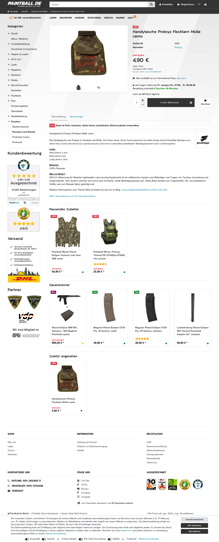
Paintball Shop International (45, 513)
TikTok (83, 485)
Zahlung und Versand (87, 442)
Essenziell (35, 539)
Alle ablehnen (194, 531)
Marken (79, 17)
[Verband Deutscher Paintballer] (26, 317)
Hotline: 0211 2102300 (25, 481)
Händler (80, 450)
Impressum (152, 462)
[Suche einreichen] (151, 4)
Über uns (12, 442)
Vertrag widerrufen (155, 454)
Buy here (181, 78)
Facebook (85, 493)
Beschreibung (59, 116)
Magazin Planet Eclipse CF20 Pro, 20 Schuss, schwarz (151, 329)
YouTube (84, 481)
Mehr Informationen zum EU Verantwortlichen (73, 196)
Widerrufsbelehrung (155, 450)
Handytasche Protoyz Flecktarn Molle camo (63, 400)
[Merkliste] (199, 4)
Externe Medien (69, 539)
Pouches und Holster (39, 11)
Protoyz (178, 47)
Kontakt (17, 491)
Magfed (120, 17)
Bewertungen (76, 116)
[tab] (58, 117)
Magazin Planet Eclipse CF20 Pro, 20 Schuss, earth (109, 329)
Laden (52, 17)
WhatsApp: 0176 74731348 (27, 486)
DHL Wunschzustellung (94, 539)
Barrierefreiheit (153, 458)
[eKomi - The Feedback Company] (184, 485)
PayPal (116, 539)
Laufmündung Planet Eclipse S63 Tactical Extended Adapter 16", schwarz (193, 331)
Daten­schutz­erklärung (56, 534)
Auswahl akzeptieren (194, 519)
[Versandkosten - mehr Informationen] (155, 72)
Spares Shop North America (74, 513)
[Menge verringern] (142, 105)
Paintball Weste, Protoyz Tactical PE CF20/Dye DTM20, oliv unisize (109, 255)
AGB (149, 442)
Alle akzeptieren (194, 525)
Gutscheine (94, 17)
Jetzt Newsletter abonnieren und (106, 503)
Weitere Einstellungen (149, 539)
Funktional (131, 539)
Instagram (85, 497)
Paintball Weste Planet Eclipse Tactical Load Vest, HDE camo (66, 255)
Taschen (24, 11)
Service (108, 17)
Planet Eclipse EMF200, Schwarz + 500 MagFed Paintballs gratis (64, 331)
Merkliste (205, 104)
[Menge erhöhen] (142, 100)
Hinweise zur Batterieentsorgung (92, 446)
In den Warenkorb (170, 102)
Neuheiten (66, 17)
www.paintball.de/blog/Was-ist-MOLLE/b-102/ (144, 189)
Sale (130, 17)
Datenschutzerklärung (157, 446)
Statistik (51, 539)
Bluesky (84, 489)
